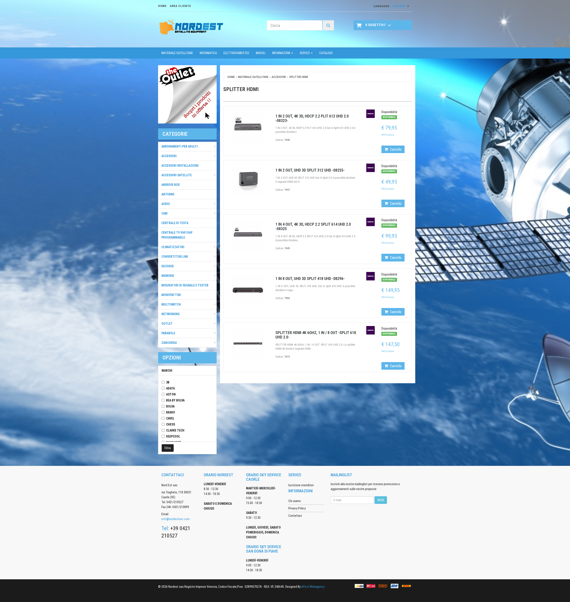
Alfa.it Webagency (312, 586)
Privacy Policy (297, 508)
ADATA (170, 388)
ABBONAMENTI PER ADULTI (179, 146)
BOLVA (170, 406)
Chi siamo (294, 501)
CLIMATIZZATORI (172, 247)
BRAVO (170, 412)
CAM (164, 213)
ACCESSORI (169, 156)
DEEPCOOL (173, 436)
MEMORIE (167, 276)
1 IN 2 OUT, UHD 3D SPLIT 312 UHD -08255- (310, 170)
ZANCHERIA (169, 343)
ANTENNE (167, 194)
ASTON (171, 394)
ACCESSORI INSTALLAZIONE (180, 165)
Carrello (395, 149)
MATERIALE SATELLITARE (177, 53)
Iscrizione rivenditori (301, 485)
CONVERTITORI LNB (174, 256)
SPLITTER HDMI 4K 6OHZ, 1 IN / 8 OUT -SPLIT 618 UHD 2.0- (315, 334)
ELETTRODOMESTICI (236, 53)
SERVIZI (305, 53)
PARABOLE (168, 333)
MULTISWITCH (171, 304)
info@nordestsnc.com (175, 519)
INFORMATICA (208, 53)
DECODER (167, 266)
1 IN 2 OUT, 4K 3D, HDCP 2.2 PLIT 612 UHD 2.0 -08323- (312, 118)
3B (167, 382)
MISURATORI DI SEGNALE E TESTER (184, 285)
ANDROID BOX (170, 184)
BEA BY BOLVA (175, 400)
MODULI (260, 53)
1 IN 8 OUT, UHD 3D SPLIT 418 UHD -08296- (310, 278)
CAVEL (170, 418)
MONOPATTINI (171, 295)
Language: (389, 6)
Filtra (168, 448)
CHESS (170, 424)
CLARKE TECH (175, 430)
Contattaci (295, 515)
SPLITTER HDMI (298, 77)
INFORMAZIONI (281, 53)
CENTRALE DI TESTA (174, 223)
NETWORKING (170, 314)
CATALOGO (326, 53)
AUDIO (165, 204)
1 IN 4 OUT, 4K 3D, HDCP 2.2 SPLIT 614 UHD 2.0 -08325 (313, 226)
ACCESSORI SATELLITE (176, 175)
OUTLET (167, 323)
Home (231, 77)
